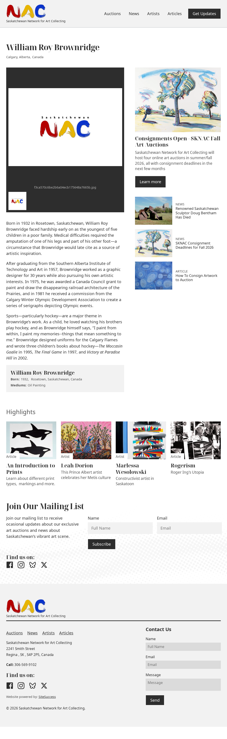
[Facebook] (9, 564)
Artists (48, 633)
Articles (66, 633)
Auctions (14, 633)
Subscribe (101, 544)
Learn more (150, 181)
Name (93, 518)
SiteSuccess (47, 697)
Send (155, 700)
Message (153, 674)
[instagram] (21, 564)
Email (162, 518)
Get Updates (204, 13)
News (32, 633)
